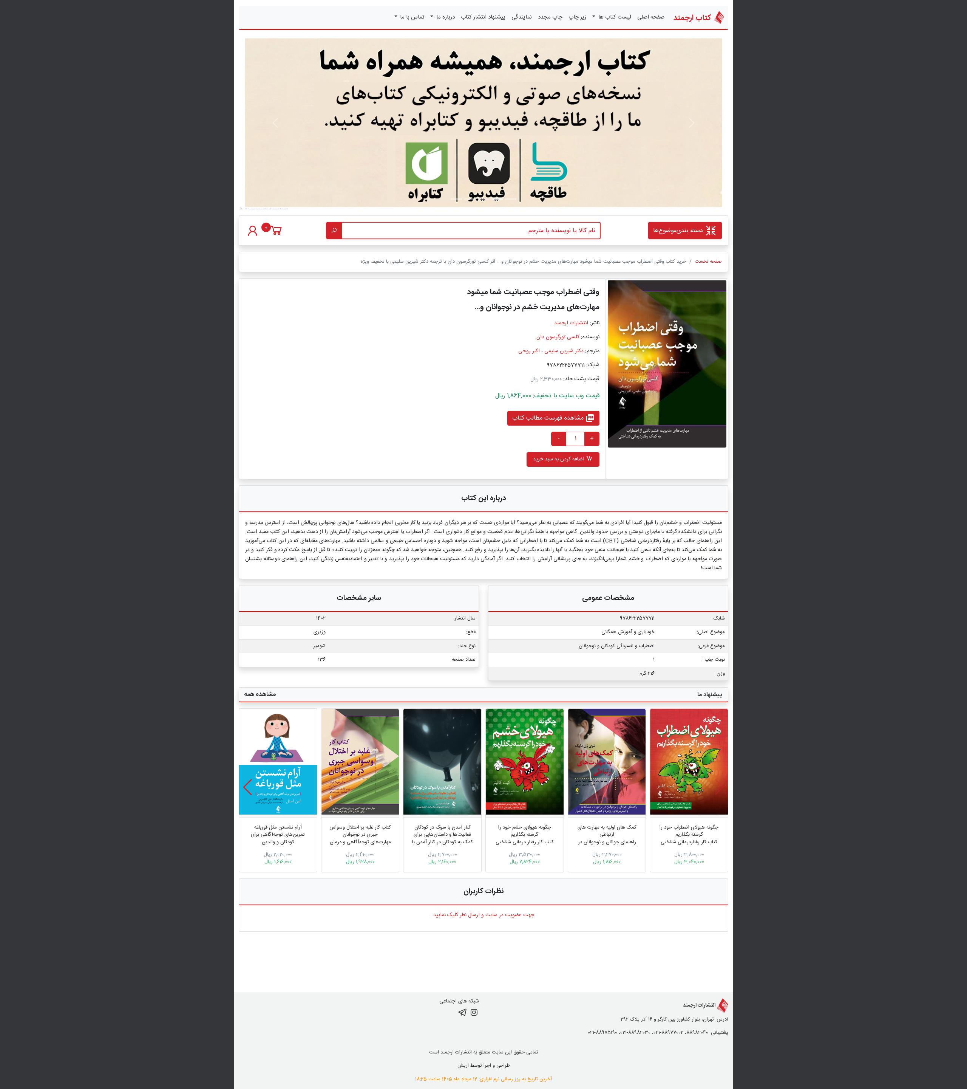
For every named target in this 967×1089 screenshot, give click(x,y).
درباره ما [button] (445, 17)
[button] (248, 787)
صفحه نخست (708, 261)
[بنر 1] (510, 199)
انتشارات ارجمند (571, 323)
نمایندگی (521, 17)
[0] (276, 234)
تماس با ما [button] (411, 17)
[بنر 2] (483, 199)
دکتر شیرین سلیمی (564, 351)
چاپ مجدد (550, 17)
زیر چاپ (577, 17)
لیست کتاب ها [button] (614, 17)
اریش (463, 1065)
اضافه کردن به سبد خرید (559, 459)
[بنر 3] (470, 199)
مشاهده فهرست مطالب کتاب (553, 418)
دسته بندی (679, 231)
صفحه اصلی (650, 17)
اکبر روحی (529, 351)
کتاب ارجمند (693, 18)
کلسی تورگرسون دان (557, 337)
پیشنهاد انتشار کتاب (483, 17)
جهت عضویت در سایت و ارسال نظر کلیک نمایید (483, 915)
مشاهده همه (260, 694)
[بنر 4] (456, 199)
